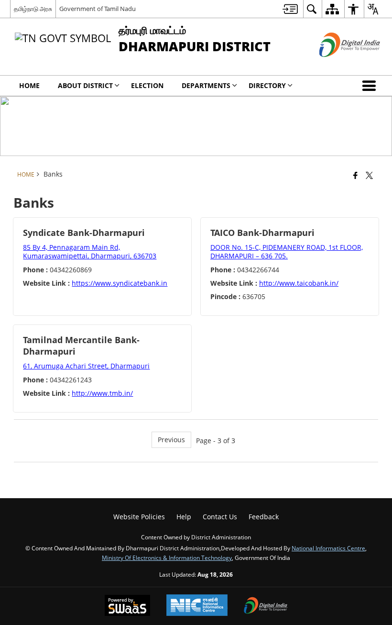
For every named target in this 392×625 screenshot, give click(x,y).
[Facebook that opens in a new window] (355, 175)
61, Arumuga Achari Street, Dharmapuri (86, 365)
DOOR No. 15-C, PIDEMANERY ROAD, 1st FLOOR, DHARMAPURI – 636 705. (286, 251)
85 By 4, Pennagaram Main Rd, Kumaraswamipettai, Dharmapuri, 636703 (89, 251)
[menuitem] (290, 9)
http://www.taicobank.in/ (298, 283)
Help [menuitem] (183, 516)
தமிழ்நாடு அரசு (33, 8)
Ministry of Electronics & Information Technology (167, 557)
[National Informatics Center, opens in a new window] (197, 606)
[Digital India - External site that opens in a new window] (337, 64)
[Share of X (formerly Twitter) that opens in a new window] (369, 175)
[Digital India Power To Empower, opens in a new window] (266, 606)
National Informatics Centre (328, 548)
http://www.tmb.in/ (102, 393)
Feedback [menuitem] (264, 516)
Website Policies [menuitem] (139, 516)
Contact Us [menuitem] (220, 516)
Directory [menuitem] (267, 85)
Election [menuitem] (147, 85)
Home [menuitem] (29, 85)
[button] (370, 86)
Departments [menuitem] (206, 85)
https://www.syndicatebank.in (119, 283)
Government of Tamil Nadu (97, 8)
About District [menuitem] (85, 85)
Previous (171, 439)
